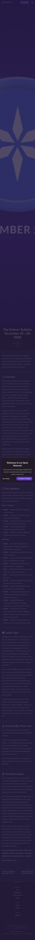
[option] (1, 934)
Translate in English (24, 478)
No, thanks (6, 478)
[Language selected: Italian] (15, 936)
